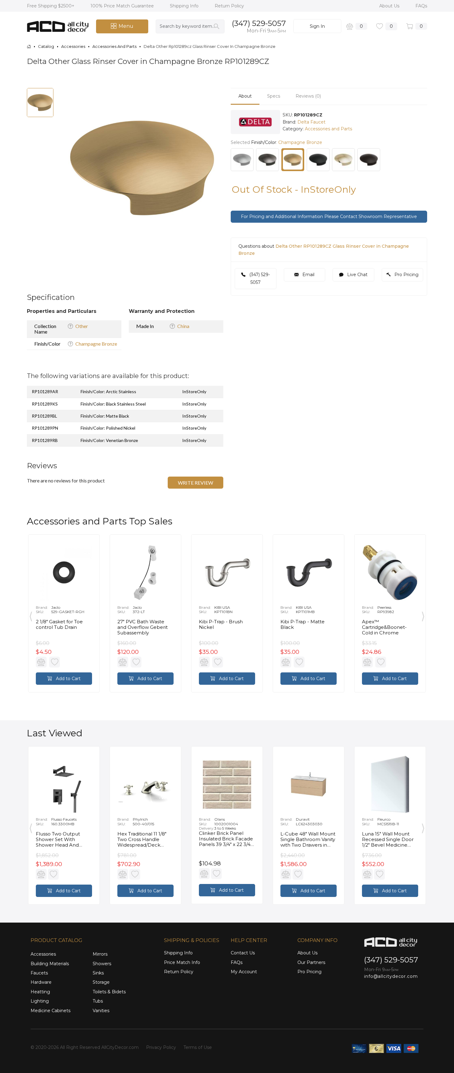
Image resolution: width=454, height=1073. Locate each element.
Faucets (39, 973)
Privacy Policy (161, 1047)
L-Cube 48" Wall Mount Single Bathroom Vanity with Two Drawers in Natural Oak (307, 839)
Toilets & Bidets (109, 992)
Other (81, 326)
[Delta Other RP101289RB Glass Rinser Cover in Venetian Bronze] (369, 159)
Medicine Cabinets (50, 1010)
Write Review (195, 483)
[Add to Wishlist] (54, 662)
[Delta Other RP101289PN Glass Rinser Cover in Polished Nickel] (343, 159)
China (183, 326)
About (245, 96)
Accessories (43, 954)
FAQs (421, 6)
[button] (210, 94)
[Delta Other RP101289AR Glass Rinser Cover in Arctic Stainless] (242, 159)
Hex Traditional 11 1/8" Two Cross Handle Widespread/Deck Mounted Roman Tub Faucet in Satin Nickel (142, 839)
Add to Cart (68, 678)
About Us (390, 6)
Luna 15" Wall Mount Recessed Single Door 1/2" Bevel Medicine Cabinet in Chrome (388, 839)
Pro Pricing (405, 274)
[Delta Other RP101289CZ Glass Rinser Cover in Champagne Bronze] (293, 159)
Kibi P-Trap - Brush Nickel (221, 624)
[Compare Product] (41, 662)
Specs (273, 96)
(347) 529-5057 (259, 23)
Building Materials (50, 963)
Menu (126, 26)
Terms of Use (197, 1047)
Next (423, 615)
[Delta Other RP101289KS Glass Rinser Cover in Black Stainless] (267, 159)
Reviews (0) (308, 96)
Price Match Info (182, 962)
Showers (102, 963)
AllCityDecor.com (120, 1047)
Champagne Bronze (96, 344)
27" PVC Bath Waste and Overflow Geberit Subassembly (142, 627)
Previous (31, 615)
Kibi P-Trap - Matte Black (302, 624)
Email (307, 274)
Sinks (98, 973)
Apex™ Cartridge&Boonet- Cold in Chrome (384, 627)
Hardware (41, 982)
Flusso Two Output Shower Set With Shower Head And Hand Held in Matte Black (59, 839)
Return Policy (229, 6)
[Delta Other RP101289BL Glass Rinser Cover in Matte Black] (318, 159)
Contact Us (243, 953)
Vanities (101, 1010)
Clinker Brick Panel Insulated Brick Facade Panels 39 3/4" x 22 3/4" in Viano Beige (226, 839)
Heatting (40, 992)
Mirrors (100, 954)
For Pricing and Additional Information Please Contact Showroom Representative (329, 216)
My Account (244, 971)
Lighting (40, 1001)
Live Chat (357, 274)
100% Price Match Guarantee (122, 6)
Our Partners (311, 962)
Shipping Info (185, 6)
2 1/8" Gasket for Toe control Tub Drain (59, 624)
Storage (101, 982)
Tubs (98, 1001)
